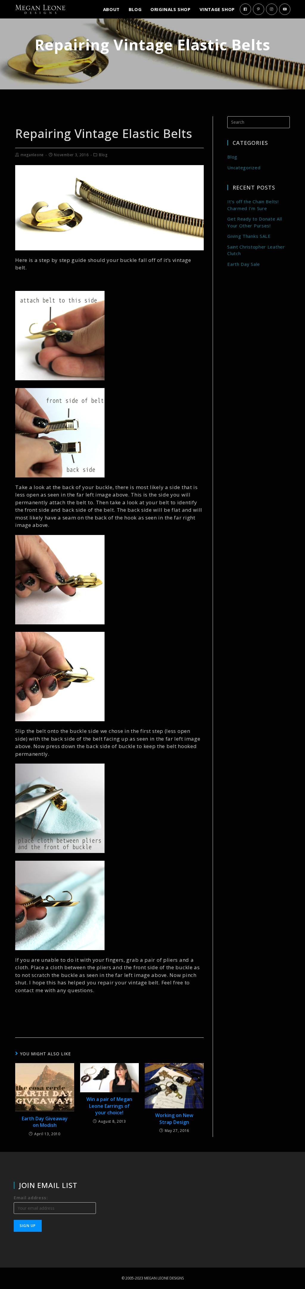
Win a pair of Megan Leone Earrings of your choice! (109, 1106)
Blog (103, 154)
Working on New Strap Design (174, 1118)
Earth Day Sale (243, 264)
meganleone (32, 154)
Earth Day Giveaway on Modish (45, 1121)
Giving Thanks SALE (249, 236)
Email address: (31, 1197)
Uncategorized (243, 167)
